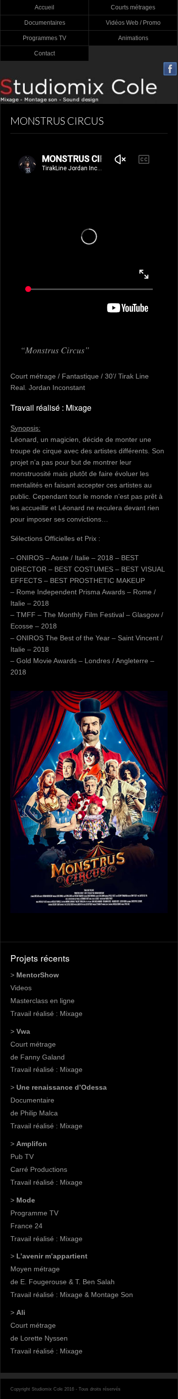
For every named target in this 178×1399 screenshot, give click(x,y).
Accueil (44, 7)
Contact (44, 53)
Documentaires (44, 23)
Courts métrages (133, 7)
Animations (133, 38)
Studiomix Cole (89, 90)
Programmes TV (44, 38)
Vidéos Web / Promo (133, 23)
